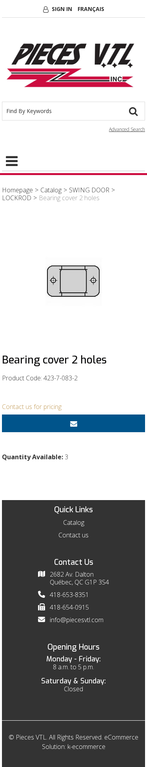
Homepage (17, 190)
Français (91, 9)
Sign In (62, 9)
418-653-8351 (69, 594)
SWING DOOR (89, 190)
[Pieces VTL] (73, 63)
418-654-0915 (69, 607)
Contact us (73, 535)
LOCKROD (16, 198)
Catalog (51, 190)
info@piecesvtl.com (76, 619)
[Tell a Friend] (73, 423)
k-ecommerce (86, 746)
